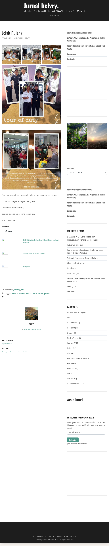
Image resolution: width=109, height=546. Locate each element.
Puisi (69, 363)
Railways (70, 368)
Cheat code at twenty (76, 263)
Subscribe (72, 439)
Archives (70, 168)
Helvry (15, 293)
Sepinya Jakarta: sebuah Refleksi (34, 253)
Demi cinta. (71, 59)
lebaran (21, 293)
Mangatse (26, 266)
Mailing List (71, 286)
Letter (69, 348)
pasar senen (38, 293)
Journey (17, 289)
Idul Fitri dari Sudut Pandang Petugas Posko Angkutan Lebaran (41, 241)
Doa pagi (71, 328)
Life (22, 289)
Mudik (29, 293)
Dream (70, 333)
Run (68, 373)
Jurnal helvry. (41, 5)
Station (70, 379)
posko (46, 293)
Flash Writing (72, 338)
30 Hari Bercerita (74, 312)
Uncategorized (73, 384)
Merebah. (71, 291)
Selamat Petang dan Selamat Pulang (79, 32)
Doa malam (72, 323)
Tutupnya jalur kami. (75, 245)
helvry (32, 329)
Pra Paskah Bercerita (76, 358)
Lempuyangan (71, 54)
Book (69, 317)
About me (54, 15)
